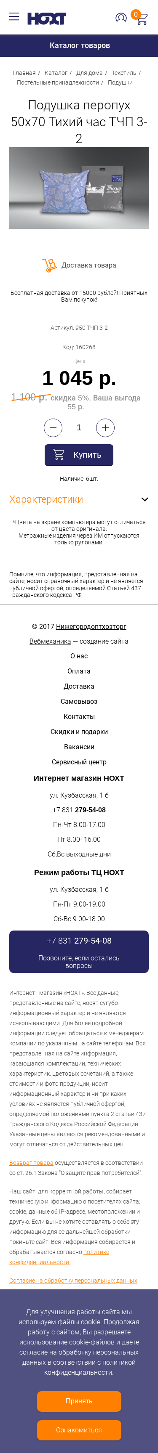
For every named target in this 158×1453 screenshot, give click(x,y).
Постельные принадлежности (58, 82)
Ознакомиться (79, 1430)
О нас (79, 656)
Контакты (79, 717)
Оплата (79, 671)
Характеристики (46, 499)
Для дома (89, 72)
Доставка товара (89, 265)
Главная (24, 72)
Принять (79, 1401)
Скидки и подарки (79, 732)
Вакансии (79, 747)
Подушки (120, 82)
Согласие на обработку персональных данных (73, 1280)
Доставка (79, 686)
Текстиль (124, 72)
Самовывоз (79, 701)
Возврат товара (31, 1162)
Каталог (56, 72)
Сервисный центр (79, 762)
